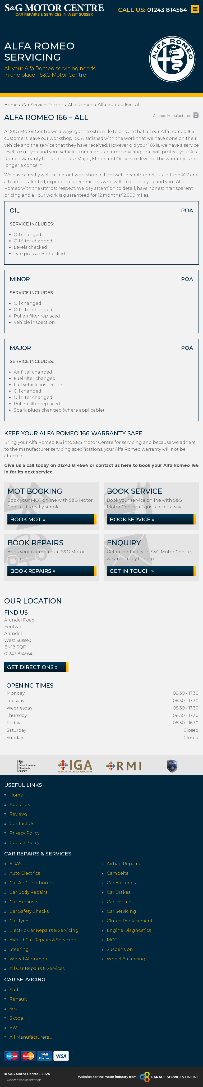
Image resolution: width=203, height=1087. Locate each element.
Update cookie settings (24, 1080)
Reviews (18, 814)
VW (13, 1028)
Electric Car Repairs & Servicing (44, 930)
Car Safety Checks (29, 911)
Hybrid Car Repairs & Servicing (43, 940)
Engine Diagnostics (129, 930)
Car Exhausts (24, 902)
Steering (19, 949)
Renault (18, 999)
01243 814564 (152, 9)
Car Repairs (119, 902)
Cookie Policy (24, 843)
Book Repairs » (32, 571)
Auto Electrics (25, 873)
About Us (20, 805)
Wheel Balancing (126, 959)
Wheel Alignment (29, 959)
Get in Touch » (132, 571)
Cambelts (117, 873)
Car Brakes (118, 892)
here (126, 465)
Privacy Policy (24, 833)
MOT (112, 940)
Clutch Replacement (130, 921)
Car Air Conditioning (33, 883)
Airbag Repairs (123, 864)
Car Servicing (121, 911)
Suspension (120, 949)
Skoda (16, 1018)
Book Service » (132, 519)
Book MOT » (27, 519)
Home (16, 795)
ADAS (16, 864)
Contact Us (22, 824)
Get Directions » (32, 667)
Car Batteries (121, 883)
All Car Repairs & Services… (38, 968)
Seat (14, 1009)
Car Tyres (19, 921)
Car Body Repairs (28, 892)
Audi (15, 990)
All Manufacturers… (31, 1037)
